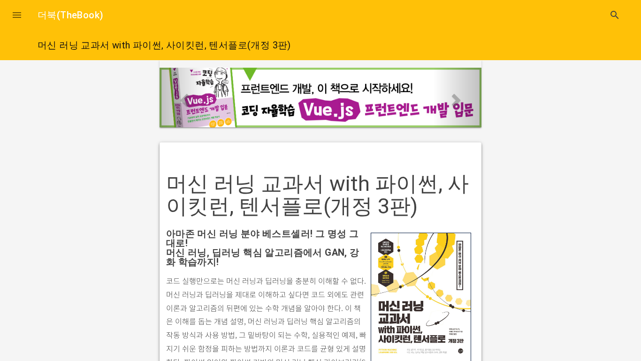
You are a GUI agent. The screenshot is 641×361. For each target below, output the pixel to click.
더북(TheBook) (70, 15)
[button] (17, 15)
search (614, 15)
